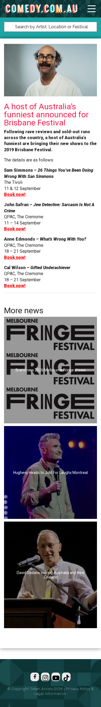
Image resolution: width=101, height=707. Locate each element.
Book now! (15, 194)
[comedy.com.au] (41, 8)
